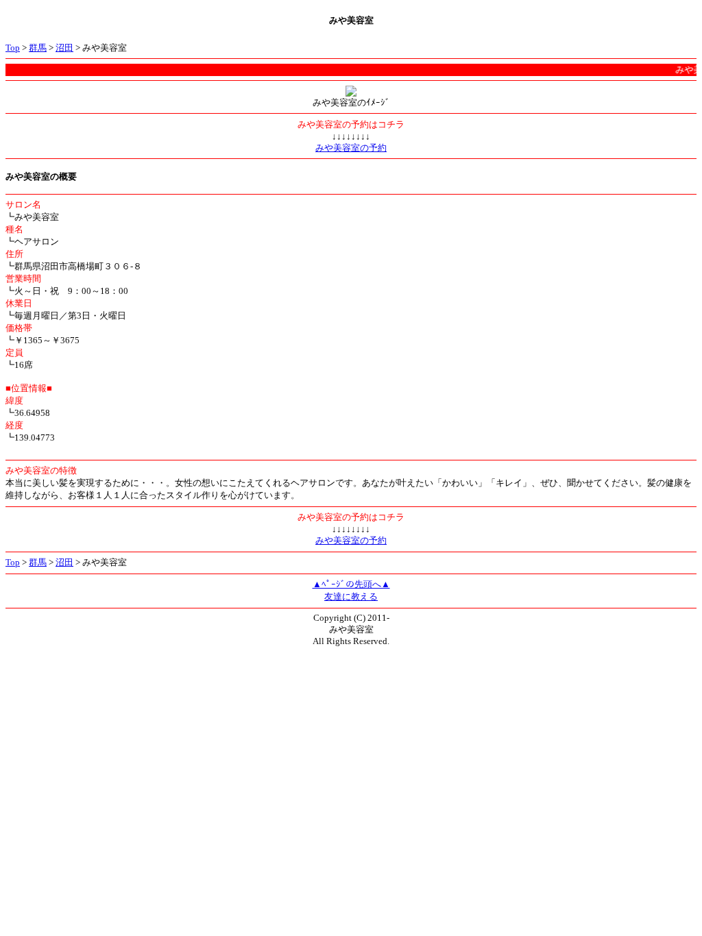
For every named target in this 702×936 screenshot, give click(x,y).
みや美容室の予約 (351, 148)
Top (12, 47)
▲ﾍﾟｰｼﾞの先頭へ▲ (351, 584)
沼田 (64, 47)
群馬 (38, 47)
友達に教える (351, 596)
